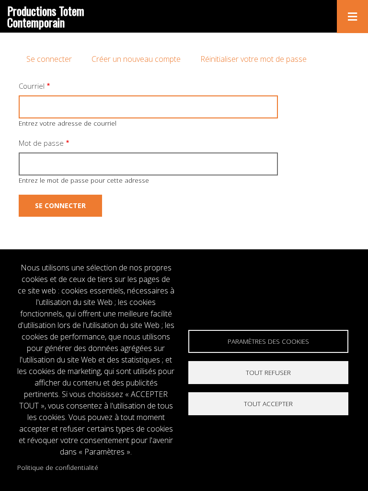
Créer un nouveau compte (136, 59)
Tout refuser (268, 372)
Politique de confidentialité (57, 467)
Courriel (32, 86)
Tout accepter (268, 403)
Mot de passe (41, 143)
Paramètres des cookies (268, 341)
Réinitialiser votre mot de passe (253, 59)
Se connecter (49, 59)
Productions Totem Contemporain (45, 16)
